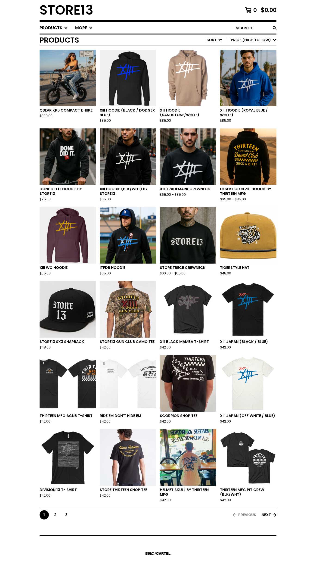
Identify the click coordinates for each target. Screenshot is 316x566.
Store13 (66, 10)
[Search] (274, 28)
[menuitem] (54, 28)
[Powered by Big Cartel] (158, 553)
